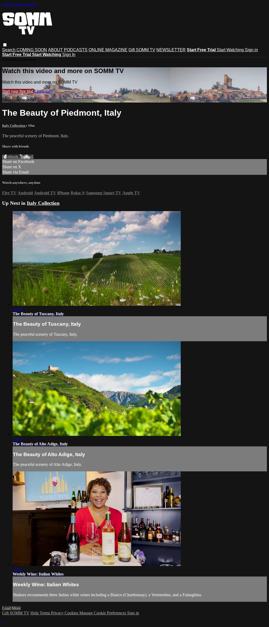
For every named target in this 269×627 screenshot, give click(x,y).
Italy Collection (14, 126)
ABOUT (55, 50)
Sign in (251, 50)
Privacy (58, 613)
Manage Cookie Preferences (103, 613)
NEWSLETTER (171, 50)
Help (35, 613)
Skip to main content (19, 4)
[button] (5, 45)
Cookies (72, 613)
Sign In (68, 54)
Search (9, 50)
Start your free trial (18, 91)
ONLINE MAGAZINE (108, 50)
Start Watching (231, 50)
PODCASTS (75, 50)
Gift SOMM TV (141, 50)
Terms (45, 613)
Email (28, 156)
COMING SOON (32, 50)
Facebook (10, 156)
